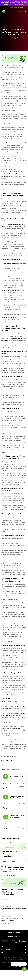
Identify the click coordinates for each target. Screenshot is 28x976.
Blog (4, 27)
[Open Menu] (25, 12)
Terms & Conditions (17, 957)
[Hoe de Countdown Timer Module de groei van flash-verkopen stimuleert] (14, 882)
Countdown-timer (7, 760)
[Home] (1, 27)
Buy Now (21, 787)
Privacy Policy (7, 957)
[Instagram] (8, 966)
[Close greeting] (24, 964)
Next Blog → (6, 923)
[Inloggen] (20, 11)
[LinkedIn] (12, 966)
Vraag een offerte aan (13, 936)
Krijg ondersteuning (22, 7)
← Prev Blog (6, 913)
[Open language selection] (7, 7)
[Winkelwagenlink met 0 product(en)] (22, 12)
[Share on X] (21, 38)
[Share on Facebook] (26, 38)
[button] (18, 12)
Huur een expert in (13, 7)
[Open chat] (24, 969)
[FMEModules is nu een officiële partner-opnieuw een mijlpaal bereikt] (14, 845)
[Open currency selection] (5, 7)
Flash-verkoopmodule (8, 756)
